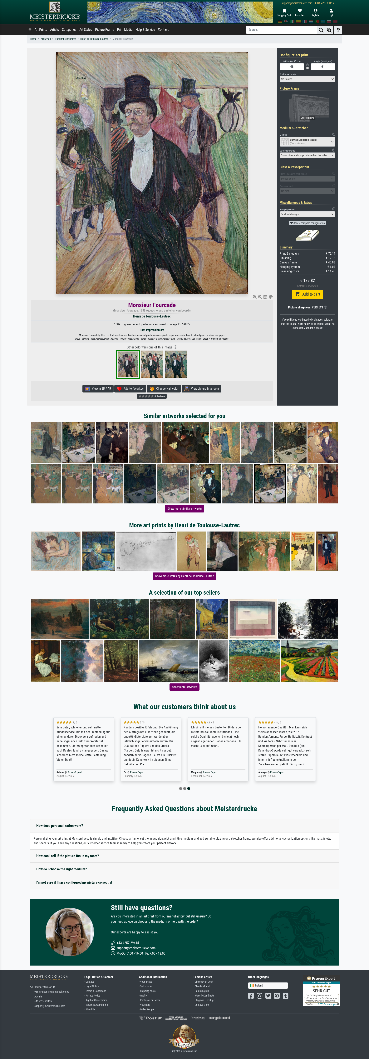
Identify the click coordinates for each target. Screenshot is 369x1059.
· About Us (89, 1009)
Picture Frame (104, 30)
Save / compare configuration (309, 223)
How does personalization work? (59, 825)
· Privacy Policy (92, 995)
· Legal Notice (91, 986)
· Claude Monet (202, 986)
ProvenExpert (74, 772)
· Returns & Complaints (96, 1005)
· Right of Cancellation (95, 1000)
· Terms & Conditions (95, 991)
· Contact (89, 981)
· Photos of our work (149, 1000)
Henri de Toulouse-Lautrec (94, 39)
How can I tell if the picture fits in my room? (67, 856)
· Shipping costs (147, 991)
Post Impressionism (65, 39)
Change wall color (166, 388)
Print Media (125, 30)
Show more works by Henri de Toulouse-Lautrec (184, 576)
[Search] (321, 30)
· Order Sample (147, 1009)
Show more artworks (184, 687)
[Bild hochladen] (338, 30)
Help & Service (145, 30)
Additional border (288, 74)
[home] (30, 29)
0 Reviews (159, 396)
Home (33, 39)
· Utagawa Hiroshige (204, 1000)
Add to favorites (132, 388)
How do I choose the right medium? (61, 869)
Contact (163, 29)
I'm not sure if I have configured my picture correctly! (74, 882)
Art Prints (41, 30)
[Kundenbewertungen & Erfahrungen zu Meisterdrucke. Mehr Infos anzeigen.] (321, 990)
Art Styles (85, 30)
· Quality (143, 995)
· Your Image (145, 981)
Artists (54, 30)
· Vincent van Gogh (203, 981)
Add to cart (309, 294)
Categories (69, 30)
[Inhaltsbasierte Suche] (329, 30)
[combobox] (307, 79)
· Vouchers (144, 1005)
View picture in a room (204, 388)
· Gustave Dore (201, 1005)
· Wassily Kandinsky (204, 995)
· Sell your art (146, 986)
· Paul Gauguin (201, 991)
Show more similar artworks (184, 509)
